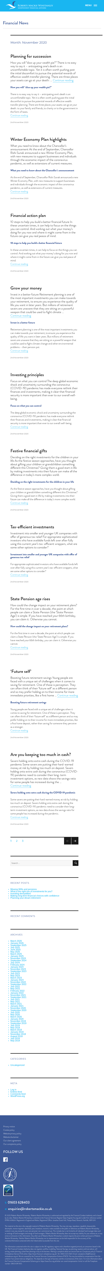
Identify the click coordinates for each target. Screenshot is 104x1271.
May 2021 (15, 1001)
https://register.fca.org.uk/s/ (72, 1218)
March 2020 (16, 1017)
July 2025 (15, 947)
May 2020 (15, 1014)
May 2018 (15, 1040)
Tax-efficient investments (32, 527)
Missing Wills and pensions (23, 889)
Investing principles (27, 374)
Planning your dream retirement (25, 898)
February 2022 (17, 991)
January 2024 (17, 967)
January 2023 (17, 980)
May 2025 (15, 952)
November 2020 (18, 1008)
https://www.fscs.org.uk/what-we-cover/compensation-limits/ (62, 1261)
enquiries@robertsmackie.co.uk (30, 1208)
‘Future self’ (20, 671)
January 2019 (17, 1032)
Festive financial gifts (28, 450)
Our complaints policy (12, 1144)
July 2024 (15, 962)
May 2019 (15, 1027)
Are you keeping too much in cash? (40, 754)
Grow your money (26, 288)
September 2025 (18, 945)
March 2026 (16, 941)
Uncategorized (17, 1065)
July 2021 (15, 999)
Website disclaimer (11, 1137)
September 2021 (18, 997)
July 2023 (15, 973)
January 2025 (17, 956)
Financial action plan (28, 215)
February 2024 (17, 965)
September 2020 (18, 1010)
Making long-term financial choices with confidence (34, 896)
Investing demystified (20, 893)
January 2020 (17, 1019)
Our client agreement (12, 1140)
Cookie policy (8, 1130)
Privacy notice (9, 1126)
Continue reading (63, 80)
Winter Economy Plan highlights (38, 139)
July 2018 (15, 1038)
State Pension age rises (30, 598)
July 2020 (15, 1012)
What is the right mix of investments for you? (31, 891)
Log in (13, 1089)
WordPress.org (17, 1096)
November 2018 (18, 1034)
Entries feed (16, 1092)
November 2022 (18, 982)
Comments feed (18, 1094)
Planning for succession (30, 56)
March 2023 (16, 978)
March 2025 (16, 954)
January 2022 (17, 993)
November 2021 (18, 995)
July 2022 (15, 986)
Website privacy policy (12, 1133)
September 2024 (18, 960)
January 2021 (17, 1006)
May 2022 (15, 988)
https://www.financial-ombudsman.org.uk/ (42, 1254)
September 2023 (18, 971)
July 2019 (15, 1025)
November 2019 (18, 1021)
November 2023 (18, 969)
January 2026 (17, 943)
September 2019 (18, 1023)
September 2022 (18, 984)
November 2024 (18, 958)
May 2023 (15, 975)
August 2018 (16, 1036)
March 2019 (16, 1030)
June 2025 (15, 949)
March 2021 (16, 1004)
